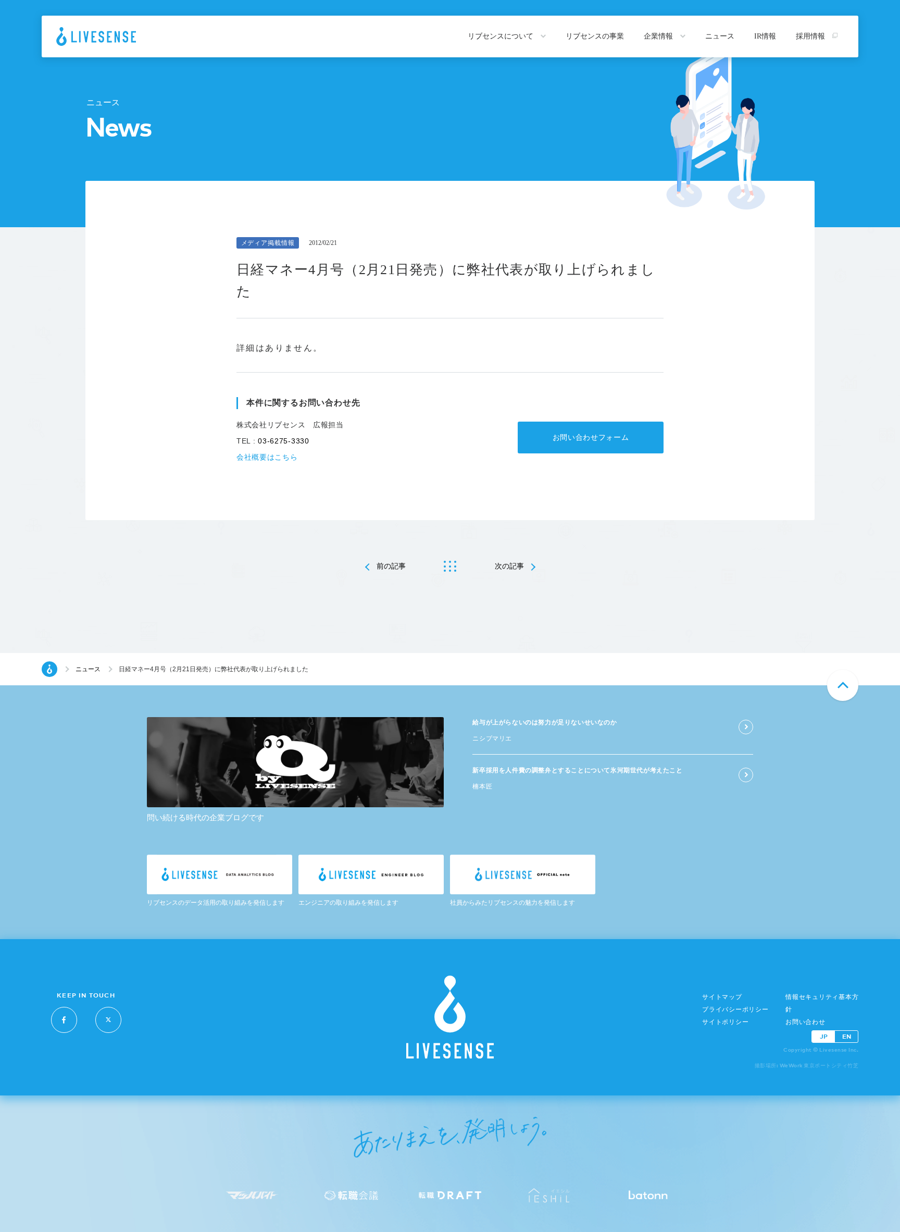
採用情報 (811, 36)
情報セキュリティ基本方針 (821, 1003)
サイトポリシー (725, 1022)
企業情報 (659, 36)
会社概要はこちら (267, 457)
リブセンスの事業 (595, 36)
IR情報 (765, 36)
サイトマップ (722, 997)
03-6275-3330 (283, 441)
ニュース (719, 36)
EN (846, 1036)
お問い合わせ (805, 1022)
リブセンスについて (501, 36)
